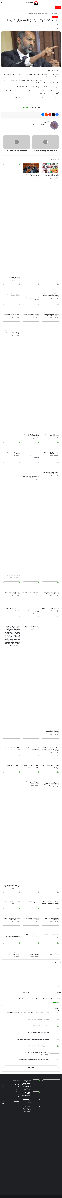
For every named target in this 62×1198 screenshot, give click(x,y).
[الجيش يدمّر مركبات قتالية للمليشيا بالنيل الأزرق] (50, 759)
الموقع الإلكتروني (26, 992)
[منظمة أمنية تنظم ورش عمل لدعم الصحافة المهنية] (11, 929)
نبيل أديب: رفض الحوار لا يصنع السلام (50, 953)
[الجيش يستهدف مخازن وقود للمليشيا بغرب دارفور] (11, 602)
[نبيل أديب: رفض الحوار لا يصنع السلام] (50, 947)
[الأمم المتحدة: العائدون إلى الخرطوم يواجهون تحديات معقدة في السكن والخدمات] (31, 602)
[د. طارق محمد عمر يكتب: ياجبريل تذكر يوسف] (11, 759)
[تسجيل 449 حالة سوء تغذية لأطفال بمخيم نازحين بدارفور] (31, 776)
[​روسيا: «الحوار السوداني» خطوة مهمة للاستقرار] (11, 446)
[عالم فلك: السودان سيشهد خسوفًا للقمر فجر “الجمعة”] (31, 742)
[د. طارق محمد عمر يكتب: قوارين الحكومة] (54, 1028)
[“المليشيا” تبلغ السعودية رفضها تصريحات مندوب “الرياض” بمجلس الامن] (50, 288)
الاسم (59, 986)
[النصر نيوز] (31, 3)
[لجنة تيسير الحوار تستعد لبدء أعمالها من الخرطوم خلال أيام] (31, 947)
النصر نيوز (46, 122)
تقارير (17, 1089)
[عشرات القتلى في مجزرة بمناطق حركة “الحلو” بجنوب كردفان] (31, 912)
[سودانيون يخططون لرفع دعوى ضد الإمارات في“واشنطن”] (11, 288)
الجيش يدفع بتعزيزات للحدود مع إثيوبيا (31, 902)
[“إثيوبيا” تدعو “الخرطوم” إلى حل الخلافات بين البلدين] (31, 168)
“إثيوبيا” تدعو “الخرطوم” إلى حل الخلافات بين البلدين (38, 1019)
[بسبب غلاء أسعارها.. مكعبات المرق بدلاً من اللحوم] (11, 586)
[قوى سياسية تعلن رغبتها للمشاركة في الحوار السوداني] (31, 448)
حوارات (17, 1091)
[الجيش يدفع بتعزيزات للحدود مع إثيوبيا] (31, 896)
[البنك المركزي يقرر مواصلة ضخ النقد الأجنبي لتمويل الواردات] (50, 376)
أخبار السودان (50, 13)
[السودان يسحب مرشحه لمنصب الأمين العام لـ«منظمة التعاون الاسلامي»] (50, 672)
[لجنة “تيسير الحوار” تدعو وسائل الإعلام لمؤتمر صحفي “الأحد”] (31, 468)
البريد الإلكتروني (57, 992)
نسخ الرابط (25, 107)
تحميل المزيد (31, 1067)
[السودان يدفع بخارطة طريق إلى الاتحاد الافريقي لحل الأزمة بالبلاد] (11, 912)
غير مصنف (16, 1101)
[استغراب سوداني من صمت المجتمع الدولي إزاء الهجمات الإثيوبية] (31, 759)
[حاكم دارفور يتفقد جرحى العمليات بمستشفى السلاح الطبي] (11, 518)
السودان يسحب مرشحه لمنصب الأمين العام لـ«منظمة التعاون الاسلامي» (52, 731)
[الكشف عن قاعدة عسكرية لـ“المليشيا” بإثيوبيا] (31, 308)
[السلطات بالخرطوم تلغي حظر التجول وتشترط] (11, 742)
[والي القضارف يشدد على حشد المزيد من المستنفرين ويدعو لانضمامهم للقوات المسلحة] (50, 742)
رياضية (17, 1094)
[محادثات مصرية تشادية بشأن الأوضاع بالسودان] (50, 928)
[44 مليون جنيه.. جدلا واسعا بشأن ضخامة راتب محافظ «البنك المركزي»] (50, 308)
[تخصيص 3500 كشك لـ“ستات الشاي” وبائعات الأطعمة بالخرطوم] (11, 947)
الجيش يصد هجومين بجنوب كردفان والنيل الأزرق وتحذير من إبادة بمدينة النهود (31, 436)
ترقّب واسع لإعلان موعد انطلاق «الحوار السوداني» (38, 1046)
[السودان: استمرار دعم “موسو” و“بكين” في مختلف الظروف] (50, 602)
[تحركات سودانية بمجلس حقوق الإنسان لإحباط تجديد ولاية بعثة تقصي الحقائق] (11, 827)
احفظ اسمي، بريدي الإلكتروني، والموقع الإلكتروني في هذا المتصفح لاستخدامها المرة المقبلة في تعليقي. (39, 998)
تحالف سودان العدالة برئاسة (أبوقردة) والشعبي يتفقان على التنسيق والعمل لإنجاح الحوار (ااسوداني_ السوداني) (51, 784)
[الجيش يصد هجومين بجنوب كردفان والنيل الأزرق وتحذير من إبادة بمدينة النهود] (31, 376)
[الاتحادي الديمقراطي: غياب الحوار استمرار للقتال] (50, 912)
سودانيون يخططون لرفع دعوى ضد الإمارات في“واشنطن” (36, 1052)
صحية (17, 1096)
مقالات (17, 1103)
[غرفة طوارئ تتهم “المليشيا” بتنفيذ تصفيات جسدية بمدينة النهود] (50, 586)
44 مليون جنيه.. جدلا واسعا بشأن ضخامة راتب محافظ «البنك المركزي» (34, 1059)
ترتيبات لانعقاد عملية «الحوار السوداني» (12, 902)
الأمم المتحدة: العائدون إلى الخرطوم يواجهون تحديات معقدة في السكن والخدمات (31, 610)
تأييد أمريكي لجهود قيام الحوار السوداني (31, 934)
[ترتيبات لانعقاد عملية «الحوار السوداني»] (11, 896)
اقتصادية (17, 1086)
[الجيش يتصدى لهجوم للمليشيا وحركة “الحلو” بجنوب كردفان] (50, 446)
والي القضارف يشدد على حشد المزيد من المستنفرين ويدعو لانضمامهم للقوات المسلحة (50, 749)
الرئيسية (56, 13)
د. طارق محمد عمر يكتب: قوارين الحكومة (40, 1026)
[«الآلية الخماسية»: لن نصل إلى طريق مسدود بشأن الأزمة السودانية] (50, 466)
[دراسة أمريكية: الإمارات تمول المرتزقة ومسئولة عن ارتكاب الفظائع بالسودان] (50, 896)
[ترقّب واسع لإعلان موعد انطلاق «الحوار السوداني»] (31, 290)
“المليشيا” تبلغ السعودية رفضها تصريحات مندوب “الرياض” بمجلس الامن (51, 295)
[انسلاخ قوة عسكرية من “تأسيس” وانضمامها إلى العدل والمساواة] (31, 620)
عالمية (17, 1098)
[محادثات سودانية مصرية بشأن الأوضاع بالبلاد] (31, 586)
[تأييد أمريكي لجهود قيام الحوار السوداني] (31, 928)
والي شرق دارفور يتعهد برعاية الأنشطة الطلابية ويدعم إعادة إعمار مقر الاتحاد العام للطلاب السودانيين (50, 176)
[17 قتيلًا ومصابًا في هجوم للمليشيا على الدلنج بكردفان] (11, 308)
